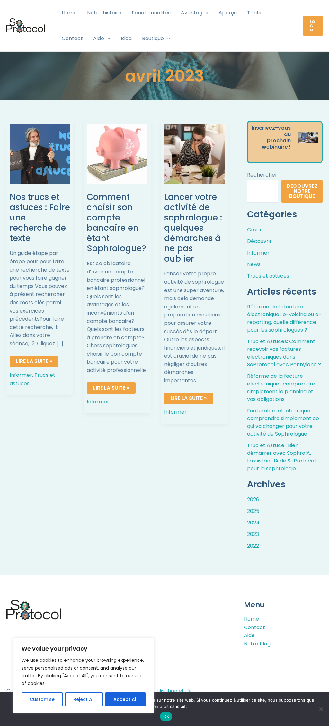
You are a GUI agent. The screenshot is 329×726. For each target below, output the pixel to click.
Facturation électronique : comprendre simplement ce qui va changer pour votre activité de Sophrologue (283, 422)
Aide (249, 635)
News (254, 264)
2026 (253, 499)
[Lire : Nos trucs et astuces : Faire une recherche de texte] (40, 154)
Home (251, 619)
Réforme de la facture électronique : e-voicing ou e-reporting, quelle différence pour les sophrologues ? (284, 318)
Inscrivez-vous (271, 128)
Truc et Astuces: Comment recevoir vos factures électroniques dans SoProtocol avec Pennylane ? (284, 353)
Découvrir (259, 241)
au (287, 134)
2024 (253, 522)
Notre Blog (257, 643)
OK (166, 716)
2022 (253, 545)
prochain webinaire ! (276, 144)
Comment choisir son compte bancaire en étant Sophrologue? (116, 222)
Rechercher (262, 174)
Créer (254, 229)
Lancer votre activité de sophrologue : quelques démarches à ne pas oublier (193, 227)
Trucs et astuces (268, 276)
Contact (254, 627)
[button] (107, 38)
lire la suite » (34, 360)
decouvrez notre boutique (302, 191)
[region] (83, 675)
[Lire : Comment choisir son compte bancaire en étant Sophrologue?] (117, 154)
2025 (253, 511)
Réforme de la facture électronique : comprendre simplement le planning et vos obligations (281, 387)
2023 (253, 534)
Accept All (125, 699)
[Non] (321, 709)
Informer (21, 375)
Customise (42, 699)
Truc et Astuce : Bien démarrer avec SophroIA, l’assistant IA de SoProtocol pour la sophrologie (281, 457)
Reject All (84, 699)
